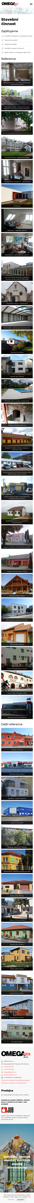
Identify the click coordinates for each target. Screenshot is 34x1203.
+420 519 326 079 (9, 1066)
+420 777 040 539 (9, 1069)
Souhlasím (20, 1199)
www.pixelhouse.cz (19, 1184)
